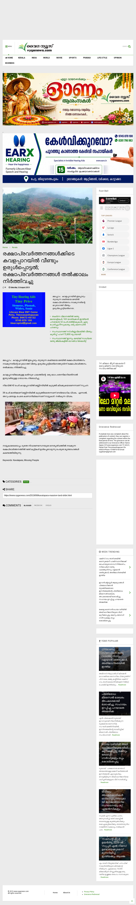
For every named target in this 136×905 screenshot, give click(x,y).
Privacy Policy (89, 892)
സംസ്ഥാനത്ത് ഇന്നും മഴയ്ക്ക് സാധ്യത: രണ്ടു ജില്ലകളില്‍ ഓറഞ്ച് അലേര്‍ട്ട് (71, 339)
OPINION (118, 58)
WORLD (46, 58)
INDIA (34, 58)
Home (5, 247)
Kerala (14, 247)
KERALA (21, 58)
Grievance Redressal (91, 894)
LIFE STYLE (102, 58)
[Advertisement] (68, 21)
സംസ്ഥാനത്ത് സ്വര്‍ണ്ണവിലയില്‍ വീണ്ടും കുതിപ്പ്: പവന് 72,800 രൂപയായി (71, 333)
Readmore (122, 685)
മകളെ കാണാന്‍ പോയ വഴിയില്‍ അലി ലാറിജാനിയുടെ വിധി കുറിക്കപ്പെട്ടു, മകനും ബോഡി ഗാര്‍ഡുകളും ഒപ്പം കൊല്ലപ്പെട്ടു (115, 751)
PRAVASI (87, 58)
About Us (66, 893)
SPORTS (72, 58)
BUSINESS (9, 63)
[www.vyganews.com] (35, 53)
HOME (10, 58)
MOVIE (59, 58)
